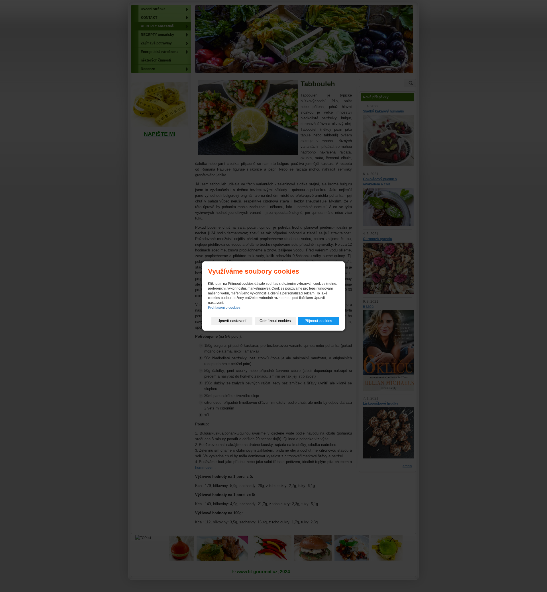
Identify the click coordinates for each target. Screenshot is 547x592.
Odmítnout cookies (275, 321)
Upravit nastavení (231, 321)
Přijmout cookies (318, 321)
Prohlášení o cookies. (224, 308)
